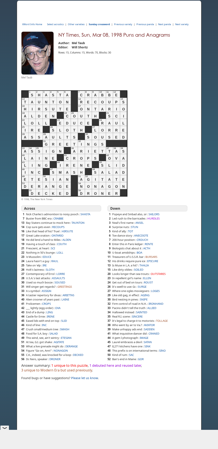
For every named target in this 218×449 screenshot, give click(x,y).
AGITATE (59, 342)
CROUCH (142, 240)
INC (44, 325)
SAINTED (141, 312)
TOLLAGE (162, 321)
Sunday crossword (99, 24)
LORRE (60, 274)
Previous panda (145, 24)
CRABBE (58, 218)
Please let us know (84, 378)
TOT (130, 231)
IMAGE (144, 338)
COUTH (62, 244)
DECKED (78, 355)
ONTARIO (57, 235)
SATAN (148, 342)
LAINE (65, 299)
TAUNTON (78, 223)
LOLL (60, 252)
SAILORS (154, 214)
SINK (147, 346)
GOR (141, 359)
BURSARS (151, 257)
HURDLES (153, 218)
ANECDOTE (141, 235)
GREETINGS (64, 287)
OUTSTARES (158, 274)
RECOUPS (58, 227)
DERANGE (71, 346)
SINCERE (137, 316)
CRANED (154, 333)
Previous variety (123, 24)
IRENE (50, 316)
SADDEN (149, 329)
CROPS (46, 304)
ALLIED (151, 308)
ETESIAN (66, 338)
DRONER (54, 359)
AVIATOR (149, 325)
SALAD (53, 333)
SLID (64, 321)
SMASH (64, 329)
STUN (134, 227)
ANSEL (139, 223)
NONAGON (61, 350)
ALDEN (66, 240)
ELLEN (147, 278)
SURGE (142, 287)
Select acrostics (55, 24)
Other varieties (76, 24)
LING (49, 312)
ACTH (146, 248)
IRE (45, 265)
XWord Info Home (32, 24)
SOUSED (59, 282)
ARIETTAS (68, 295)
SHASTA (85, 214)
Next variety (182, 24)
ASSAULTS (58, 278)
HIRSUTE (67, 231)
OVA (57, 308)
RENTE (149, 244)
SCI (53, 248)
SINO (162, 350)
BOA (139, 252)
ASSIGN (46, 291)
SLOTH (50, 269)
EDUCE (47, 257)
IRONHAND (156, 304)
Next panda (164, 24)
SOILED (138, 269)
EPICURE (152, 261)
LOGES (155, 291)
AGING (145, 295)
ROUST (148, 282)
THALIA (144, 265)
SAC (131, 355)
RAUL (54, 261)
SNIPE (144, 299)
